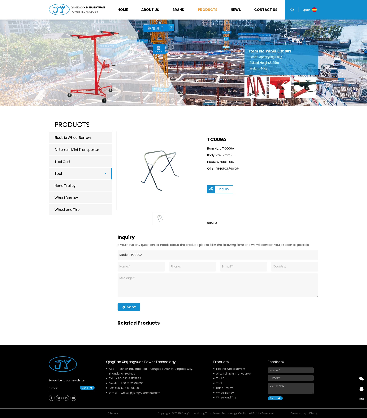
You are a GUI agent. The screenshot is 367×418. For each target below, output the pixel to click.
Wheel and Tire (67, 209)
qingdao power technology (88, 10)
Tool (58, 173)
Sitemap (113, 413)
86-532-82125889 (129, 378)
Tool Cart (62, 161)
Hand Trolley (65, 185)
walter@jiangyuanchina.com (141, 393)
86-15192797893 (133, 383)
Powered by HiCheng (304, 413)
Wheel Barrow (66, 197)
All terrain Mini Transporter (76, 149)
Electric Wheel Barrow (72, 137)
